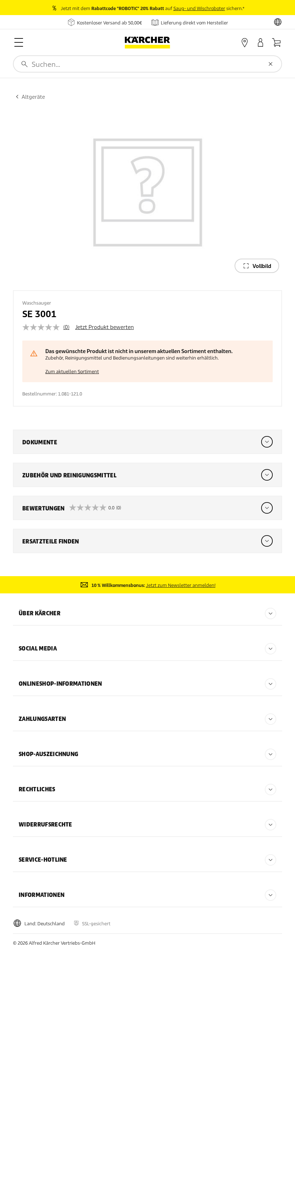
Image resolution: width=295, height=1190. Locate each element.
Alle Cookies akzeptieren (153, 1078)
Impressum (92, 1169)
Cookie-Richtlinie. (62, 1161)
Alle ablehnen (152, 1111)
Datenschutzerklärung (48, 1169)
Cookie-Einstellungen (153, 1140)
